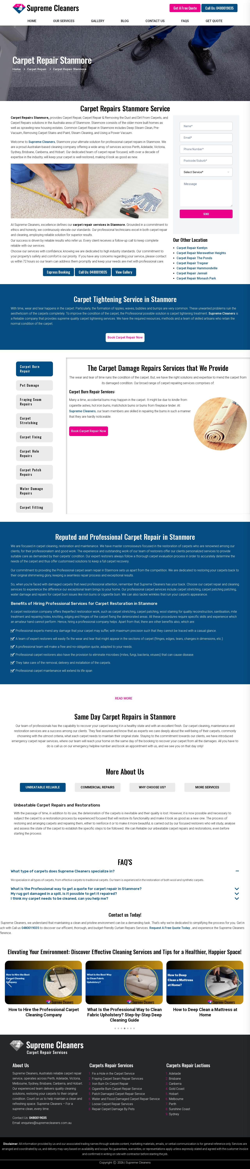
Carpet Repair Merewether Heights (201, 253)
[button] (239, 983)
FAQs (185, 21)
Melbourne (176, 1099)
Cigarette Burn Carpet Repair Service (117, 1089)
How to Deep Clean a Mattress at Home (205, 1012)
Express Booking (58, 272)
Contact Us (155, 21)
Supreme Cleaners (42, 142)
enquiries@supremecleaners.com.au (46, 1123)
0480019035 (30, 928)
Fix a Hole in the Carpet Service (113, 1073)
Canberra (175, 1084)
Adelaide (175, 1073)
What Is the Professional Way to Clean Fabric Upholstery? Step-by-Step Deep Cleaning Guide (124, 1015)
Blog (125, 21)
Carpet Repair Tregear (192, 263)
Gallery (97, 21)
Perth (172, 1104)
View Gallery (124, 272)
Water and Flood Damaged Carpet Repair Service (126, 1099)
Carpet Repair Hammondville (197, 268)
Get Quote (214, 21)
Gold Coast (176, 1089)
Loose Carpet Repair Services (112, 1104)
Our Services (63, 21)
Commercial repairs (97, 787)
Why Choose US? (152, 787)
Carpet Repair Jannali (192, 273)
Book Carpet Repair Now (125, 337)
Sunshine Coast (179, 1109)
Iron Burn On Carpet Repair (110, 1084)
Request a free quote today (170, 928)
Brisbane (175, 1078)
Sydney (174, 1114)
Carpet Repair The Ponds (194, 258)
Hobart (173, 1094)
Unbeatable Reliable (43, 787)
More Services (207, 787)
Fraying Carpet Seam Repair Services (117, 1078)
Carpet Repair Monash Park (196, 278)
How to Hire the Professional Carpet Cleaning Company (44, 1012)
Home (32, 21)
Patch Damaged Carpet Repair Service (118, 1094)
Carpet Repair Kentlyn (192, 248)
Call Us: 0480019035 (219, 8)
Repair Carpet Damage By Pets (113, 1109)
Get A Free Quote (185, 8)
